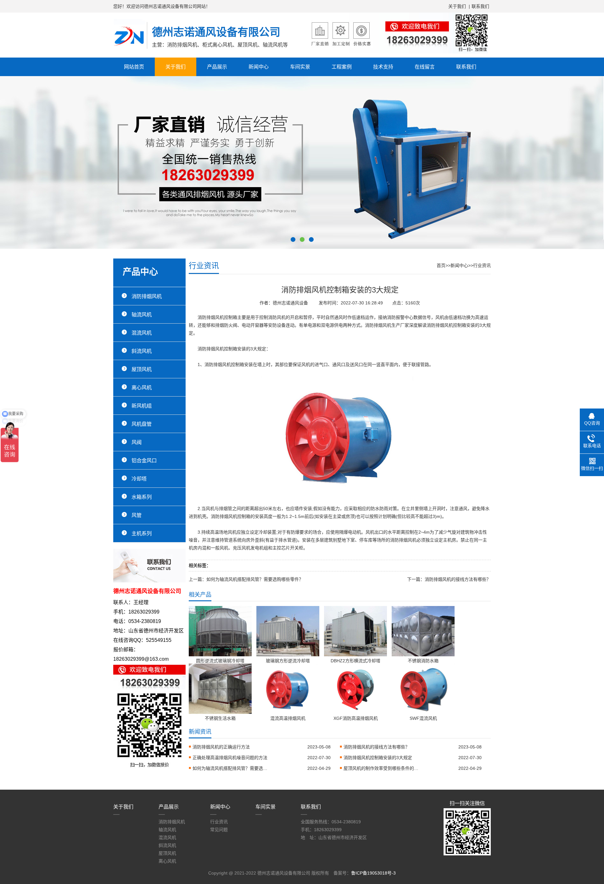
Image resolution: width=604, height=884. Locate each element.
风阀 (136, 442)
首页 (441, 265)
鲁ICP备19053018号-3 (373, 873)
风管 (136, 515)
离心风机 (141, 387)
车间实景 (300, 66)
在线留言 (425, 66)
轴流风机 (141, 314)
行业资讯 (482, 265)
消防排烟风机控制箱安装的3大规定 (378, 757)
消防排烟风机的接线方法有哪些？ (458, 579)
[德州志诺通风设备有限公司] (130, 50)
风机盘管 (141, 424)
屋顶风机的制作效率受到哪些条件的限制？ (381, 768)
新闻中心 (259, 66)
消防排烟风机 (146, 296)
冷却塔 (139, 478)
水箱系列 (141, 497)
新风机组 (141, 406)
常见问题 (219, 829)
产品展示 (217, 66)
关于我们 (457, 6)
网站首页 (134, 66)
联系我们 (480, 6)
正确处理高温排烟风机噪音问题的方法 (230, 757)
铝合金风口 (144, 460)
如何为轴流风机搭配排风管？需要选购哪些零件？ (254, 579)
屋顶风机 (141, 369)
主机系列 (141, 533)
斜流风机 (141, 351)
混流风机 (141, 333)
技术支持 (383, 66)
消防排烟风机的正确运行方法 (221, 746)
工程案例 (342, 66)
